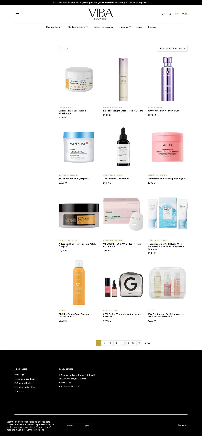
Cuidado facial (53, 27)
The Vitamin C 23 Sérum (116, 178)
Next (147, 343)
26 (139, 343)
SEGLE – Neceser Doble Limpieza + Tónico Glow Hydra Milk (166, 315)
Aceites (151, 311)
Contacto (19, 391)
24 (127, 343)
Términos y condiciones (26, 379)
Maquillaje (123, 27)
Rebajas (152, 27)
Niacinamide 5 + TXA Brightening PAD (167, 178)
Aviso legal (19, 374)
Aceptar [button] (86, 426)
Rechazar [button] (69, 426)
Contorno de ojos (68, 240)
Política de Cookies (23, 383)
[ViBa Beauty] (101, 14)
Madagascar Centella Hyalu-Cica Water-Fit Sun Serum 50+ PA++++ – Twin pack (166, 246)
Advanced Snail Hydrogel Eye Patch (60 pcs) (77, 245)
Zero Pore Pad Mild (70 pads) (74, 178)
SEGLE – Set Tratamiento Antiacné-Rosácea (122, 315)
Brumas (62, 311)
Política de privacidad (24, 387)
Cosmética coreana (103, 27)
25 (133, 343)
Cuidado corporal (76, 27)
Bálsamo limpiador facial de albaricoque (73, 112)
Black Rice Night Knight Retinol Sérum (123, 110)
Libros (139, 27)
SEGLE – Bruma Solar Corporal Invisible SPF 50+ (74, 315)
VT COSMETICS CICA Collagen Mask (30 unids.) (122, 245)
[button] (94, 67)
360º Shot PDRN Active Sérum (163, 110)
